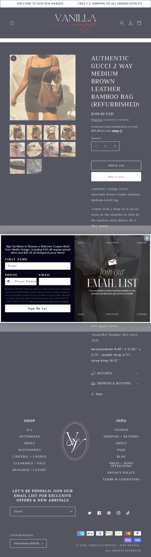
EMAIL (45, 274)
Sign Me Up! (37, 308)
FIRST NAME (16, 259)
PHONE (11, 274)
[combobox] (9, 281)
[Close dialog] (147, 238)
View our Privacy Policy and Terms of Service (48, 301)
